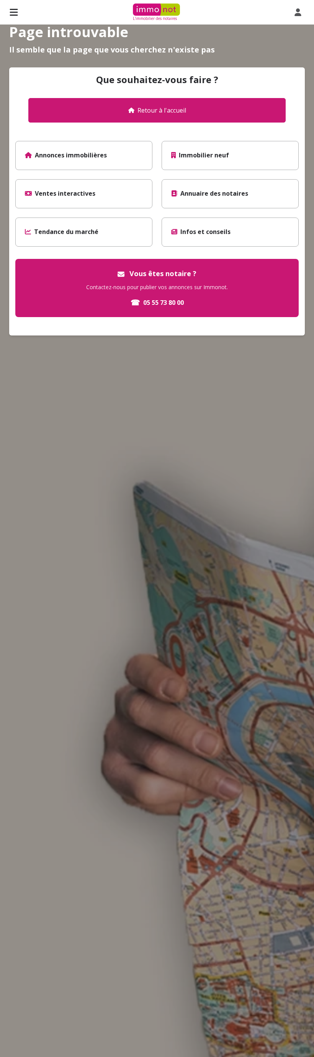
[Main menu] (13, 12)
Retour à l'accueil (161, 110)
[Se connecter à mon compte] (299, 12)
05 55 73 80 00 (157, 302)
